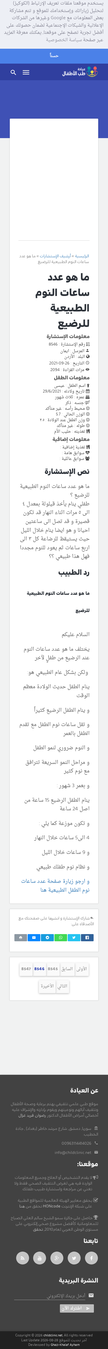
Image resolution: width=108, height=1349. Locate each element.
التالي (62, 986)
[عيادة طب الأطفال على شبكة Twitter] (74, 1258)
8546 (39, 969)
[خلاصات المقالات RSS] (22, 1258)
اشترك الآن (72, 1308)
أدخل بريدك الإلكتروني (66, 1296)
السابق (67, 969)
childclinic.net (52, 1335)
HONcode (51, 1206)
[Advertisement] (54, 184)
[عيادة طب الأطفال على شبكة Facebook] (91, 1258)
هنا (22, 1206)
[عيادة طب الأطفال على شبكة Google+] (57, 1258)
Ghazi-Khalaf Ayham (65, 1344)
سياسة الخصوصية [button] (64, 40)
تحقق (38, 1230)
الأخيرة (47, 986)
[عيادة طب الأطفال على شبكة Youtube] (39, 1258)
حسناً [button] (54, 56)
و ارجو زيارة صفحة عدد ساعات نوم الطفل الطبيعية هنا (55, 886)
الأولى (81, 969)
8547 (26, 969)
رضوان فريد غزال (32, 1115)
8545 (53, 969)
